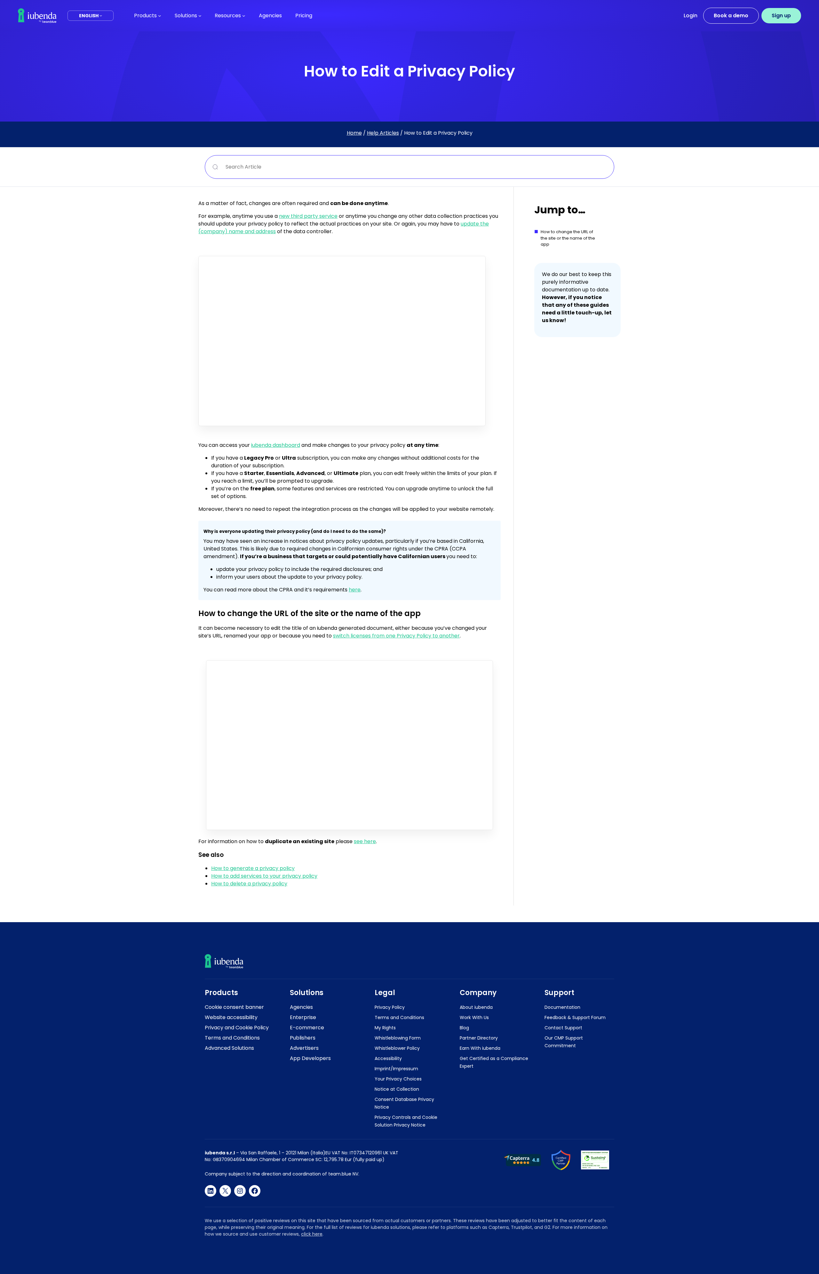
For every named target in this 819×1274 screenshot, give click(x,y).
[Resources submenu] (243, 15)
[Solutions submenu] (200, 15)
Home (354, 133)
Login (690, 15)
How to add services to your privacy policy (264, 876)
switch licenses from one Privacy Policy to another (396, 635)
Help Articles (383, 133)
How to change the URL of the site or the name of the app (568, 238)
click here (311, 1234)
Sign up (781, 15)
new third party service (308, 216)
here (355, 589)
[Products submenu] (159, 15)
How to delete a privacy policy (249, 883)
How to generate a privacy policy (253, 868)
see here (365, 841)
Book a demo (731, 15)
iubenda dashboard (275, 445)
